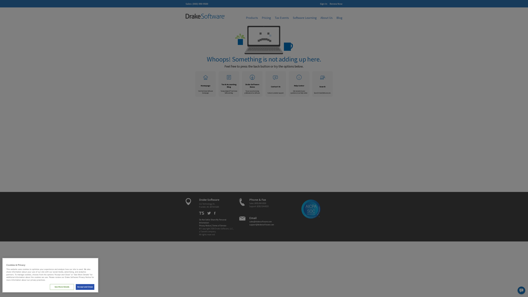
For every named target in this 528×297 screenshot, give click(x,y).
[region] (50, 275)
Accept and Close (85, 287)
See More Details (62, 287)
